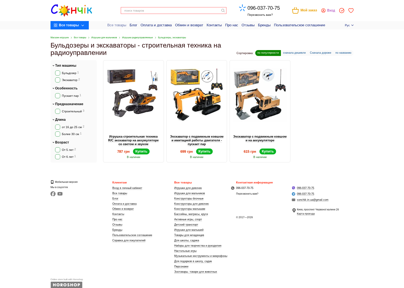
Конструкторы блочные (188, 198)
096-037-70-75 (263, 8)
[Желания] (351, 10)
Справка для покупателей (128, 240)
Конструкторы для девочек (191, 203)
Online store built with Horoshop (66, 279)
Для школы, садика (186, 240)
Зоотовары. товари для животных (195, 271)
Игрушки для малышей (188, 229)
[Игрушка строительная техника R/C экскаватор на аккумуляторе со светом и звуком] (133, 95)
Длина (60, 119)
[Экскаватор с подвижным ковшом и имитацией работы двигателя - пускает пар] (197, 95)
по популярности (268, 52)
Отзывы (248, 25)
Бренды (264, 25)
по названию (343, 52)
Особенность (66, 88)
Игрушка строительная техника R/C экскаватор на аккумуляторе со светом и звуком (133, 140)
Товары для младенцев (189, 235)
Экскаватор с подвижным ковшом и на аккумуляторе (260, 138)
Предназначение (69, 104)
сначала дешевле (294, 52)
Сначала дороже (320, 52)
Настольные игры (185, 250)
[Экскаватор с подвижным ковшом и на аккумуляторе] (260, 95)
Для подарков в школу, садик (193, 261)
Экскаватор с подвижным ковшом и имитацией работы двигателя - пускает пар (196, 140)
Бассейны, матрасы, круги (191, 214)
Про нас (231, 25)
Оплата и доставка (156, 25)
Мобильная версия (66, 181)
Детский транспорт (186, 224)
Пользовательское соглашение (299, 25)
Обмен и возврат (189, 25)
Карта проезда (306, 213)
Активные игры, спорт (188, 219)
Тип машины (65, 65)
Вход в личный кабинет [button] (127, 188)
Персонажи (181, 266)
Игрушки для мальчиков (189, 193)
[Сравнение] (341, 10)
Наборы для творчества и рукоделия (197, 245)
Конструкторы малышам (189, 208)
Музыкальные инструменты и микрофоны (200, 255)
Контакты (214, 25)
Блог (133, 25)
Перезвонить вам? (260, 14)
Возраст (62, 142)
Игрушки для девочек (188, 188)
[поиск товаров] (223, 10)
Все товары (116, 25)
